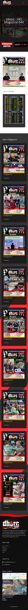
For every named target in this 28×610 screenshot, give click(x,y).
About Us (4, 547)
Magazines (4, 549)
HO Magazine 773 (7, 256)
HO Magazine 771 (7, 339)
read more (6, 178)
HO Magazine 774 (7, 215)
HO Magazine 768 (7, 462)
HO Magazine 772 (7, 298)
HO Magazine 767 (7, 504)
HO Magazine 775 (7, 174)
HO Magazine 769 (7, 421)
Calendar (4, 550)
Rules (3, 552)
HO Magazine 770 (7, 380)
